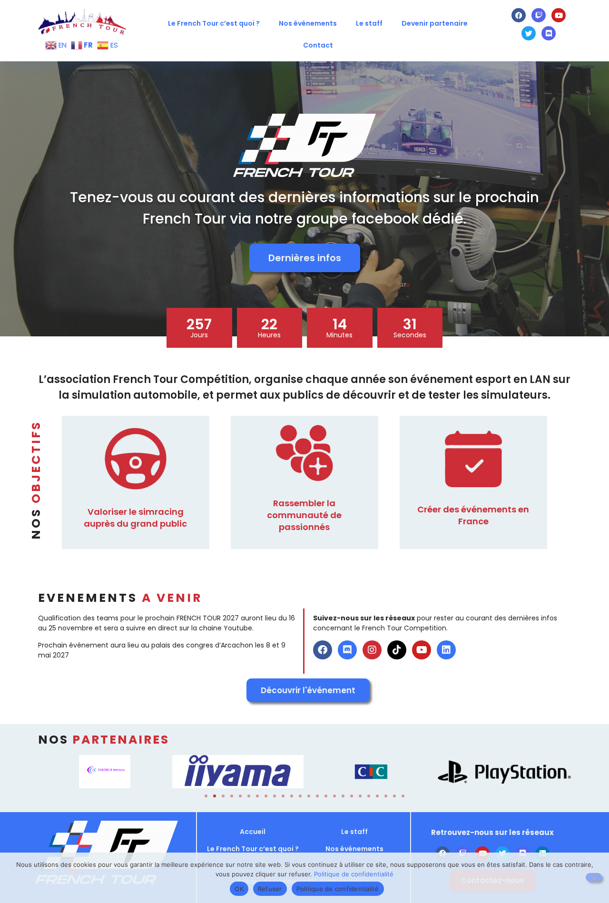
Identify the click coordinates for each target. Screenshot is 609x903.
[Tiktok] (396, 649)
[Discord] (548, 33)
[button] (206, 796)
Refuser (270, 889)
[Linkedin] (446, 649)
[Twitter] (528, 33)
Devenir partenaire (435, 23)
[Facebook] (518, 15)
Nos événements (308, 23)
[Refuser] (594, 877)
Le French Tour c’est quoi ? (214, 23)
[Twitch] (538, 15)
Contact (318, 45)
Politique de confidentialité (353, 874)
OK (239, 889)
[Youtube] (558, 15)
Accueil (252, 831)
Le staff (369, 23)
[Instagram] (372, 649)
